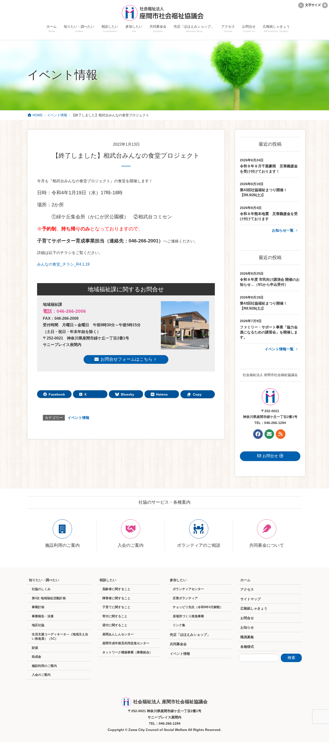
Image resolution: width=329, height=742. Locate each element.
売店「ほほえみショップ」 (190, 635)
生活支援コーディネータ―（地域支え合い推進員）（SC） (60, 636)
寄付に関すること (114, 616)
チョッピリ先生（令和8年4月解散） (198, 607)
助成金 (36, 656)
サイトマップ (250, 599)
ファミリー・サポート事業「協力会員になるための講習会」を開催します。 (269, 332)
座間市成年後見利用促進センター (125, 643)
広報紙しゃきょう (253, 608)
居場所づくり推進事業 (188, 616)
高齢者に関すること (116, 589)
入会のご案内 (41, 675)
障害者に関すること (116, 598)
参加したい (178, 580)
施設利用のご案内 (44, 666)
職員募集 (247, 637)
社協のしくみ (41, 589)
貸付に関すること (114, 625)
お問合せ (247, 618)
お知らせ (247, 627)
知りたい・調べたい (44, 580)
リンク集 (179, 625)
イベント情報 (78, 418)
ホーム (245, 580)
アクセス (247, 589)
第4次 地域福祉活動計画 (49, 598)
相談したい (107, 580)
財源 (35, 648)
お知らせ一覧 (283, 230)
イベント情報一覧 (280, 349)
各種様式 (247, 647)
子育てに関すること (116, 607)
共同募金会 (178, 644)
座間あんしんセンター (118, 634)
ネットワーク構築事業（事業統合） (127, 652)
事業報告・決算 (43, 616)
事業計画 (38, 607)
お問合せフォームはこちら (125, 359)
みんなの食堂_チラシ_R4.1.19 (63, 264)
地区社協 (38, 625)
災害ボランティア (185, 598)
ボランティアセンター (188, 589)
